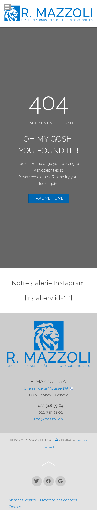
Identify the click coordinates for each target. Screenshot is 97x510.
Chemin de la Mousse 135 (46, 388)
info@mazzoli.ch (48, 419)
